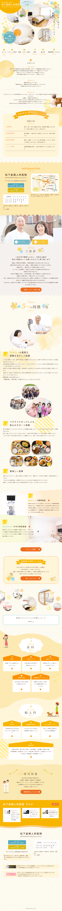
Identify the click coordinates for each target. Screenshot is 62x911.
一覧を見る (55, 804)
